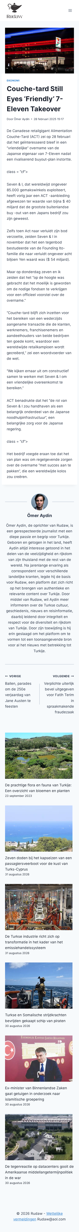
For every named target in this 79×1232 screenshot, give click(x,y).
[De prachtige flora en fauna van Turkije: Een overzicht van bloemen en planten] (39, 756)
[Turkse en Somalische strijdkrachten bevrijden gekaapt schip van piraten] (39, 985)
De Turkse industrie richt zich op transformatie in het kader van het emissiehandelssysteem (34, 942)
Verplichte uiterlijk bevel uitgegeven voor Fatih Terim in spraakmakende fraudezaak (59, 694)
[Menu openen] (70, 10)
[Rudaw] (14, 10)
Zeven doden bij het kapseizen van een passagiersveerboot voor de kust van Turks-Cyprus (38, 863)
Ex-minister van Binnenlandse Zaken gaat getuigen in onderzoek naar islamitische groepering (36, 1093)
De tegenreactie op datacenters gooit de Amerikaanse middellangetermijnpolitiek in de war (39, 1172)
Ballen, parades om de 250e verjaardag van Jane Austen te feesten (18, 691)
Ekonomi (13, 80)
